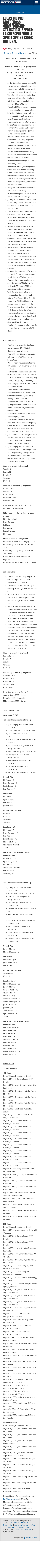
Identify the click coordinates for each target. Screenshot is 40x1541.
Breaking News (18, 53)
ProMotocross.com (10, 1499)
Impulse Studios (31, 1538)
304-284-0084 (14, 1523)
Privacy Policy (8, 1525)
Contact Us (24, 1523)
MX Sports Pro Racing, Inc (22, 1529)
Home (6, 53)
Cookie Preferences (21, 1525)
